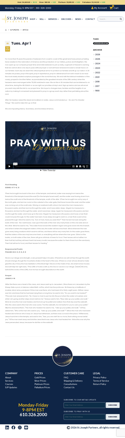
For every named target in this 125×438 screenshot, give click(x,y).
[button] (114, 8)
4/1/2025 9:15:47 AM (101, 43)
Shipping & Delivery (73, 380)
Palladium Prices (42, 387)
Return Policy (99, 384)
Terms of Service (101, 380)
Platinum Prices (41, 384)
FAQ (66, 377)
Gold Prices (39, 377)
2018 (97, 81)
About (8, 377)
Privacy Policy (99, 377)
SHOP (32, 19)
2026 (97, 54)
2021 (97, 77)
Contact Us (69, 387)
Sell (42, 19)
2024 (97, 63)
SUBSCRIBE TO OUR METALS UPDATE (80, 400)
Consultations (70, 384)
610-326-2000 (43, 8)
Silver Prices (40, 380)
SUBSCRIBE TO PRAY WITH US (77, 411)
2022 (97, 72)
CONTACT (90, 19)
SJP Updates (14, 30)
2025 (97, 59)
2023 (97, 68)
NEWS (78, 19)
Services (52, 19)
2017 (97, 86)
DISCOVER (66, 19)
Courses (9, 384)
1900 (97, 90)
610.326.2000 (33, 414)
